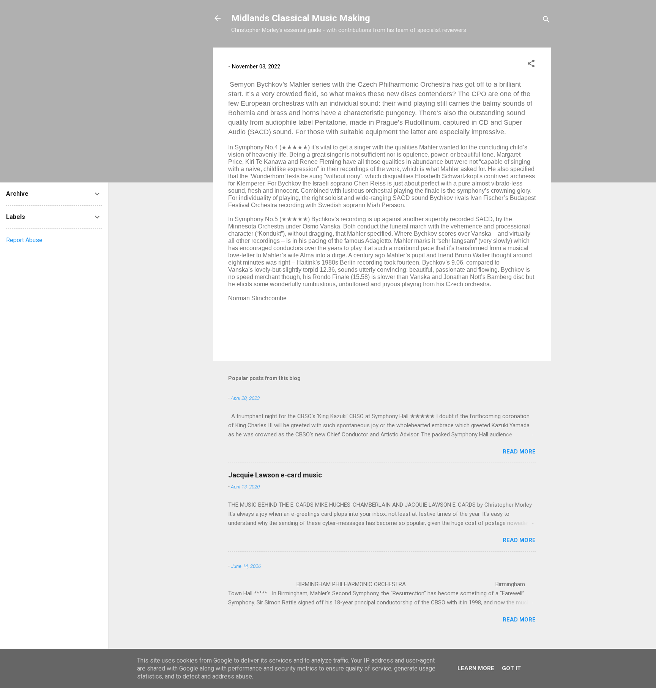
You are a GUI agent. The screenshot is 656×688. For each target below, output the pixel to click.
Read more (519, 451)
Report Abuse (24, 240)
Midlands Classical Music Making (300, 18)
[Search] (546, 20)
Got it (511, 668)
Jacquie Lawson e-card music (275, 475)
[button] (531, 65)
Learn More (475, 668)
